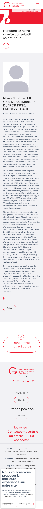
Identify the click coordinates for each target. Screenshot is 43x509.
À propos (18, 449)
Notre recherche (21, 459)
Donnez (21, 416)
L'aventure (19, 466)
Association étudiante (14, 468)
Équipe (15, 452)
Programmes (30, 466)
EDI (35, 452)
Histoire (27, 449)
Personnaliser (7, 504)
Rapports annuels (26, 452)
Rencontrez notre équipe (21, 344)
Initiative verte (21, 454)
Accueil (31, 9)
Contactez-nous (19, 432)
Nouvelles (20, 427)
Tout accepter (24, 504)
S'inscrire (21, 400)
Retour (9, 308)
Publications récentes (25, 461)
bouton (6, 46)
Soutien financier (29, 468)
